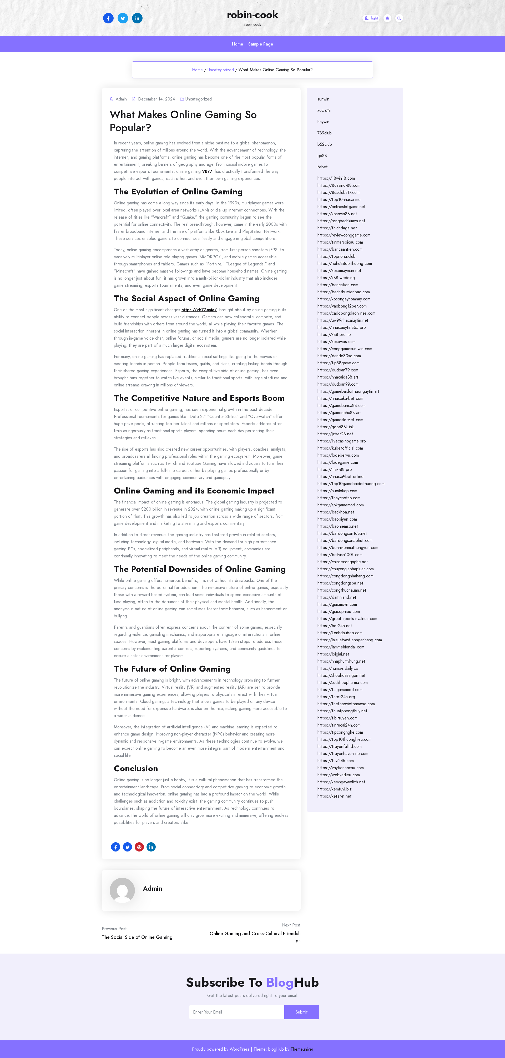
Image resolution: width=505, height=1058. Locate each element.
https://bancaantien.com (339, 249)
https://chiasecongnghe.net (342, 562)
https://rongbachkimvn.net (341, 221)
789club (324, 133)
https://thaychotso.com (338, 498)
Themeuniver (302, 1049)
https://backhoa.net (335, 512)
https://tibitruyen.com (337, 718)
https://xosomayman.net (339, 271)
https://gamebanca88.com (341, 405)
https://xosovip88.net (337, 214)
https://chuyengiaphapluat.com (345, 569)
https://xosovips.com (336, 342)
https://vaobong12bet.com (342, 306)
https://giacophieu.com (338, 611)
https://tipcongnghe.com (340, 732)
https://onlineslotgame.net (341, 207)
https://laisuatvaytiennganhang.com (349, 640)
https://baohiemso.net (337, 526)
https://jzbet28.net (335, 434)
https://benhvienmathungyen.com (347, 548)
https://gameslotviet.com (340, 420)
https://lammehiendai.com (340, 647)
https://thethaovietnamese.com (346, 704)
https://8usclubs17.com (338, 192)
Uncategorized (221, 70)
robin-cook (252, 14)
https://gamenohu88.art (339, 413)
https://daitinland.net (336, 597)
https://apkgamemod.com (340, 505)
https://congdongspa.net (340, 583)
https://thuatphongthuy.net (342, 711)
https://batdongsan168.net (342, 533)
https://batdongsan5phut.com (344, 540)
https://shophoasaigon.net (341, 675)
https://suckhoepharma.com (342, 682)
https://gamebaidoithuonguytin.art (348, 391)
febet (322, 167)
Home (237, 44)
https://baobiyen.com (337, 519)
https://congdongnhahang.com (345, 576)
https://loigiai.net (333, 654)
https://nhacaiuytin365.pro (341, 327)
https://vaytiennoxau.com (340, 768)
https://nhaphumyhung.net (341, 661)
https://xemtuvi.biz (334, 789)
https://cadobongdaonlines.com (346, 313)
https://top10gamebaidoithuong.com (351, 484)
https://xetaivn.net (334, 796)
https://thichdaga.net (337, 228)
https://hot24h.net (334, 626)
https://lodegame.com (337, 462)
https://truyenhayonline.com (342, 753)
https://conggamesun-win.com (344, 349)
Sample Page (260, 44)
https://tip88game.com (338, 363)
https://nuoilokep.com (337, 491)
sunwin (323, 99)
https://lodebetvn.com (338, 455)
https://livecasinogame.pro (341, 441)
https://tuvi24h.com (335, 761)
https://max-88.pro (334, 469)
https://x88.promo (334, 334)
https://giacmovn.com (337, 604)
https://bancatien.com (337, 285)
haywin (323, 122)
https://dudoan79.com (337, 370)
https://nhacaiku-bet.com (340, 398)
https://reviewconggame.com (343, 235)
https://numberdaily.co (337, 668)
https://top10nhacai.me (339, 200)
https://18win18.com (336, 178)
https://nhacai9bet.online (340, 476)
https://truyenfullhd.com (339, 746)
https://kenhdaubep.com (339, 633)
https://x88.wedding (336, 278)
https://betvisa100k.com (339, 555)
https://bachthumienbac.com (343, 292)
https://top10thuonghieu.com (344, 739)
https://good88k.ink (335, 427)
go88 (322, 156)
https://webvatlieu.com (338, 775)
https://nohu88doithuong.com (344, 263)
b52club (324, 144)
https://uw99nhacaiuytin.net (342, 320)
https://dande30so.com (339, 356)
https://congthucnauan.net (341, 590)
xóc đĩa (324, 110)
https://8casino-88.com (338, 185)
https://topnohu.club (336, 256)
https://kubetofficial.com (340, 448)
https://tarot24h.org (336, 697)
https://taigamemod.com (339, 690)
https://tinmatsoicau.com (340, 242)
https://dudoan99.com (337, 384)
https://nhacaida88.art (337, 377)
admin (153, 888)
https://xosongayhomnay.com (343, 299)
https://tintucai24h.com (339, 725)
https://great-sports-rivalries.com (347, 619)
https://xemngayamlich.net (341, 782)
